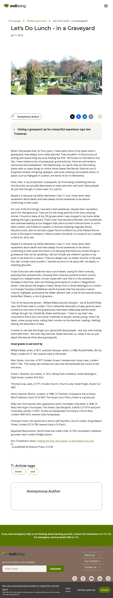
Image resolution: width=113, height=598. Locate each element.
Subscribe (55, 568)
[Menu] (106, 6)
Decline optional (86, 590)
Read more (67, 590)
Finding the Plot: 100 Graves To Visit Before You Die (65, 441)
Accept (104, 590)
